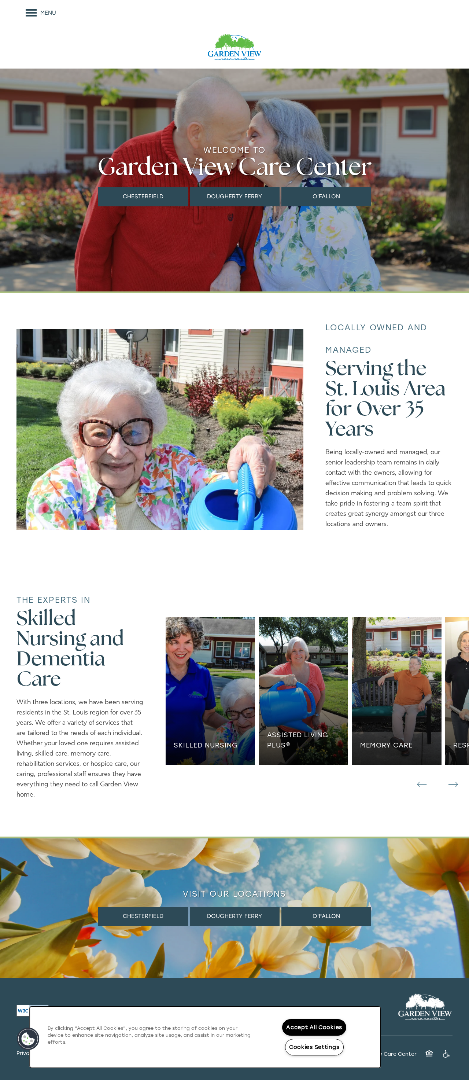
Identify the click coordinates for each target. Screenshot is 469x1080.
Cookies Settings (314, 1047)
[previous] (421, 784)
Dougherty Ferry (234, 196)
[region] (205, 1037)
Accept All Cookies (314, 1027)
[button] (28, 1039)
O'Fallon (326, 196)
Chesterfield (143, 196)
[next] (453, 784)
